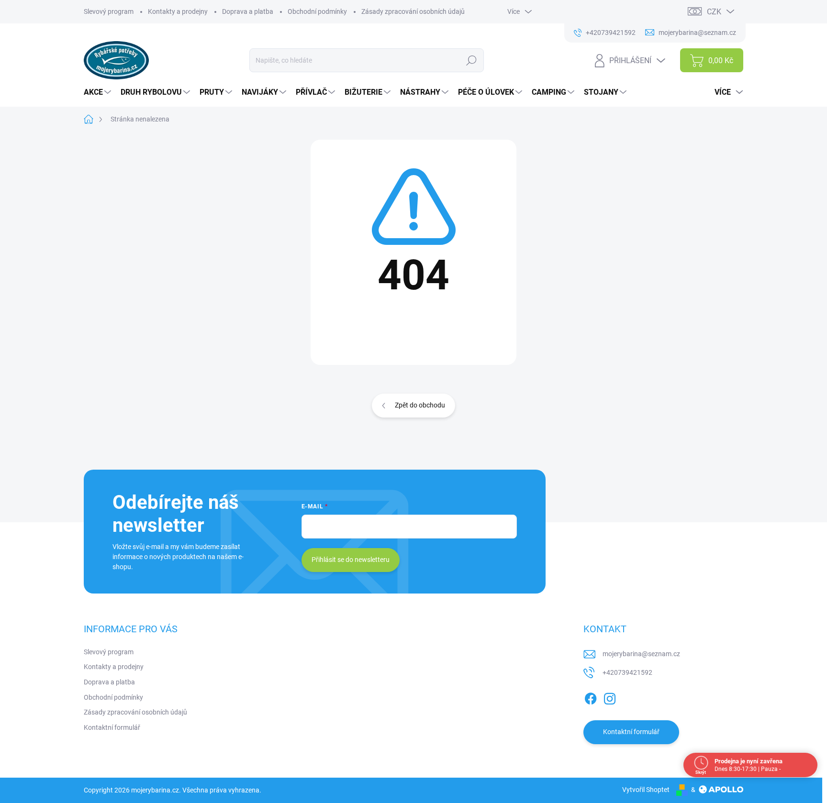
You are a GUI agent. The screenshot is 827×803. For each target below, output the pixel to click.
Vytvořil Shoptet (646, 789)
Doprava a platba (247, 11)
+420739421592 (627, 672)
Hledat (471, 60)
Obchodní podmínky (317, 11)
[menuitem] (98, 92)
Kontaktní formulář (112, 727)
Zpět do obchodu (420, 405)
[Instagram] (610, 697)
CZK (714, 11)
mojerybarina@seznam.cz (641, 654)
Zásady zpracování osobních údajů (413, 11)
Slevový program (109, 11)
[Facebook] (590, 697)
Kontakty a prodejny (178, 11)
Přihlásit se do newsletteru (351, 559)
